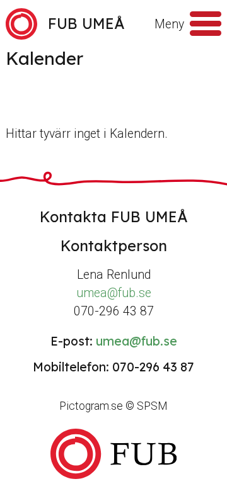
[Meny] (205, 24)
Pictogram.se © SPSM (113, 406)
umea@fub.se (113, 293)
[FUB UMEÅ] (113, 454)
